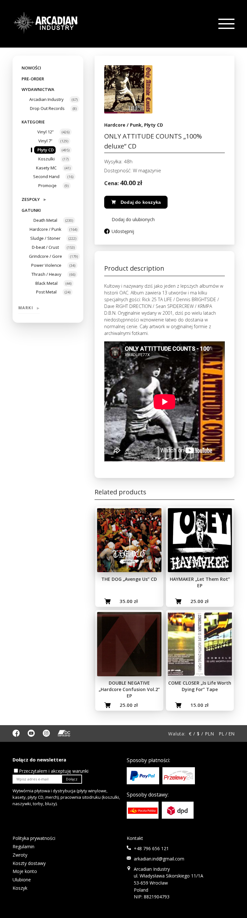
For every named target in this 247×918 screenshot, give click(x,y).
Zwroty (20, 855)
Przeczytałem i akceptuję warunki (53, 771)
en (231, 734)
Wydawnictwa (38, 89)
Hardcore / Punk (45, 229)
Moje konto (25, 871)
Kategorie (33, 122)
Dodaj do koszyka (141, 202)
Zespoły (34, 199)
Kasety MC (46, 168)
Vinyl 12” (45, 132)
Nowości (31, 68)
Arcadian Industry (46, 99)
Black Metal (46, 283)
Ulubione (22, 880)
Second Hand (46, 176)
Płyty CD (45, 150)
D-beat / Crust (45, 247)
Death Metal (45, 220)
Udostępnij (123, 231)
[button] (129, 219)
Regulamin (23, 846)
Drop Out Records (47, 108)
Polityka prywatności (34, 838)
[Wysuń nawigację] (225, 24)
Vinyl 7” (45, 141)
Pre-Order (33, 79)
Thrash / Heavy (46, 274)
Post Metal (46, 292)
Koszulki (46, 159)
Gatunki (31, 210)
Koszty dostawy (29, 863)
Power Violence (46, 265)
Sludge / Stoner (45, 238)
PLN (209, 734)
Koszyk (20, 888)
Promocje (47, 185)
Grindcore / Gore (45, 256)
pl (221, 734)
